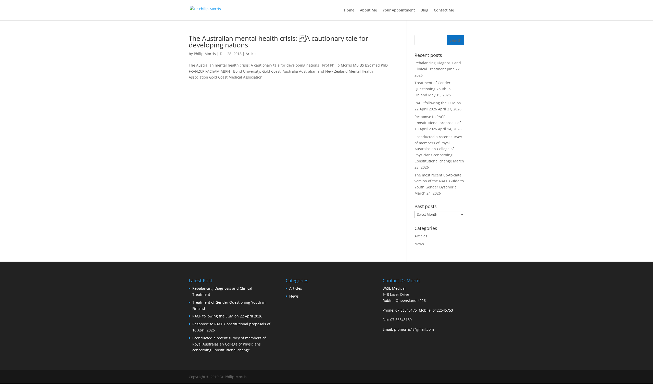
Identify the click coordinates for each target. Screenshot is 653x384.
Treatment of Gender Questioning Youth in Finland (433, 88)
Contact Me (444, 10)
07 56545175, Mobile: (414, 310)
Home (349, 10)
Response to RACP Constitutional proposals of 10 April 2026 (438, 122)
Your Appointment (399, 10)
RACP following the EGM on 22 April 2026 (227, 316)
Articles (252, 53)
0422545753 (443, 310)
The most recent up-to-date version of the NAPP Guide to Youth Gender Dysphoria (439, 181)
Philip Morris (205, 53)
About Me (368, 10)
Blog (424, 10)
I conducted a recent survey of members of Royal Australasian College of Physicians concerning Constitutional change (438, 148)
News (419, 243)
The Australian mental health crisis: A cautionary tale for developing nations (278, 41)
